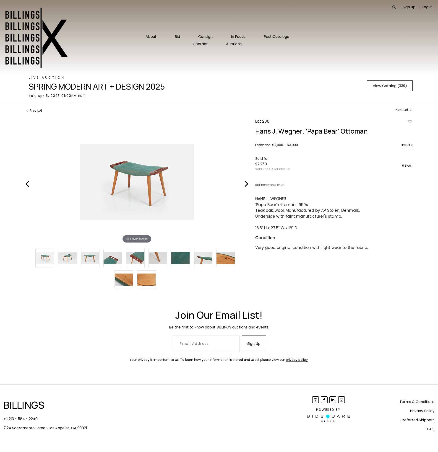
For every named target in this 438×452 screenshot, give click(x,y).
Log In (427, 7)
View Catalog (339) (390, 85)
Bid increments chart (269, 185)
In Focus (238, 36)
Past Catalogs (276, 36)
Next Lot (402, 110)
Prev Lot (35, 110)
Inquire (407, 144)
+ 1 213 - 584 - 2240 (20, 418)
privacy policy (297, 359)
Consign (205, 36)
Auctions (234, 43)
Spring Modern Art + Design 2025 (97, 86)
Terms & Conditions (417, 401)
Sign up (409, 7)
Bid (177, 36)
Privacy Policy (422, 410)
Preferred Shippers (417, 420)
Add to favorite (410, 121)
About (151, 36)
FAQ (431, 429)
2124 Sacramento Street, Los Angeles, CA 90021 (45, 428)
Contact (200, 43)
